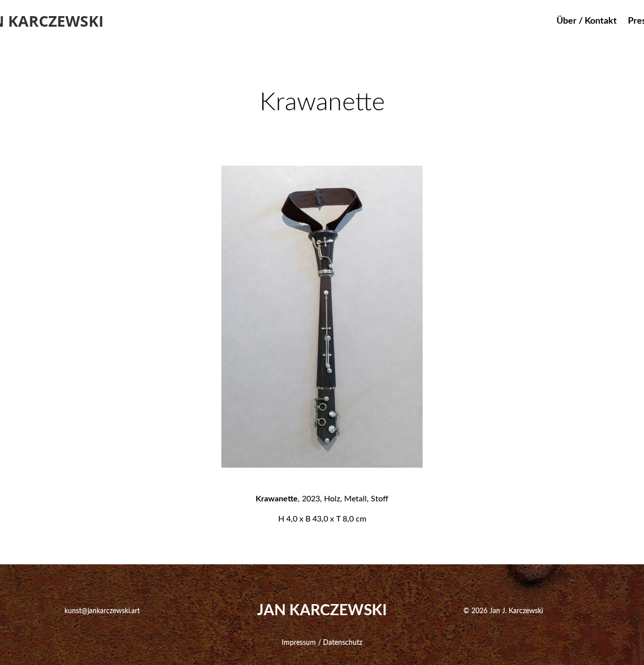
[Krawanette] (322, 465)
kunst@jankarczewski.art (102, 611)
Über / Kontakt (586, 22)
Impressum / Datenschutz (322, 642)
